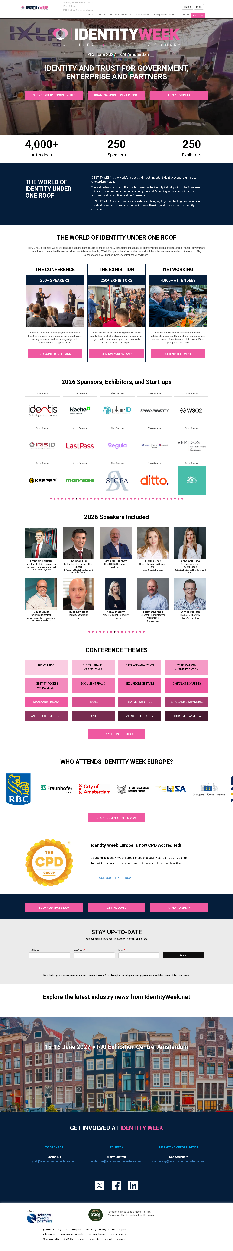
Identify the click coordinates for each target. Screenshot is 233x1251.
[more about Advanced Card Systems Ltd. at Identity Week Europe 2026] (43, 480)
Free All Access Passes (121, 14)
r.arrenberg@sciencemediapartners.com (179, 1161)
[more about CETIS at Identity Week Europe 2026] (192, 480)
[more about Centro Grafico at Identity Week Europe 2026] (192, 445)
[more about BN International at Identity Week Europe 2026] (154, 445)
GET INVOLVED (116, 907)
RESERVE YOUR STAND (116, 353)
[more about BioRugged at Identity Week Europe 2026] (154, 411)
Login (199, 7)
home (91, 14)
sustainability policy (98, 1234)
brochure (121, 1239)
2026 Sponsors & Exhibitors (166, 14)
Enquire (186, 14)
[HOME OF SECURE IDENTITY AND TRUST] (34, 8)
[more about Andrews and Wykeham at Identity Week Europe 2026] (80, 411)
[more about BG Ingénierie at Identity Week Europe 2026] (117, 480)
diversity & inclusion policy (72, 1234)
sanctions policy (118, 1234)
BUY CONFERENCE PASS (55, 353)
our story (102, 14)
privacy (81, 1239)
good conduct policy (52, 1230)
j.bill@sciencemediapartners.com (54, 1161)
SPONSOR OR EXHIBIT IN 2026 (116, 817)
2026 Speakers (142, 14)
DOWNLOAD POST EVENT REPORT (116, 95)
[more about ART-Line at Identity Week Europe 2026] (80, 445)
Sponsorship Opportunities (54, 95)
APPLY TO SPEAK (179, 95)
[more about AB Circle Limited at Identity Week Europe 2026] (43, 411)
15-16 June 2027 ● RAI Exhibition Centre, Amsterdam (116, 1046)
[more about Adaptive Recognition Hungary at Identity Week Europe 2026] (43, 445)
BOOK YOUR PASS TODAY (116, 734)
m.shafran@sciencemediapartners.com (116, 1161)
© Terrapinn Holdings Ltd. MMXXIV (58, 1239)
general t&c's (94, 1239)
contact (108, 1239)
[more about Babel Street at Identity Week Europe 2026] (117, 445)
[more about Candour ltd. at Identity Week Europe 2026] (192, 411)
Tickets (187, 7)
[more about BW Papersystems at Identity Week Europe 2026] (154, 480)
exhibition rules (50, 1234)
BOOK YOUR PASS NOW (54, 907)
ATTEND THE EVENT (178, 353)
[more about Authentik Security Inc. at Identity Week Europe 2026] (80, 480)
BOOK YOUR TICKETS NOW (114, 878)
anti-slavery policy (73, 1230)
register (198, 15)
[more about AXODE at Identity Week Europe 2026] (117, 411)
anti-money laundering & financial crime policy (106, 1230)
